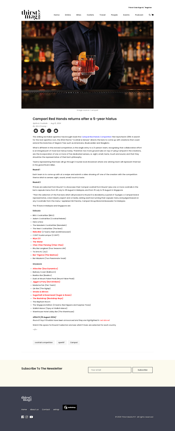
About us (34, 409)
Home (57, 15)
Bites (78, 15)
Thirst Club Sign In (136, 8)
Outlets (90, 15)
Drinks (68, 15)
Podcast (139, 15)
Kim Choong (41, 126)
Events (126, 15)
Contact (46, 409)
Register (148, 8)
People (114, 15)
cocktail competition (44, 342)
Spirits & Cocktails (40, 123)
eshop (56, 409)
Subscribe (142, 370)
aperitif (61, 342)
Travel (103, 15)
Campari (74, 342)
